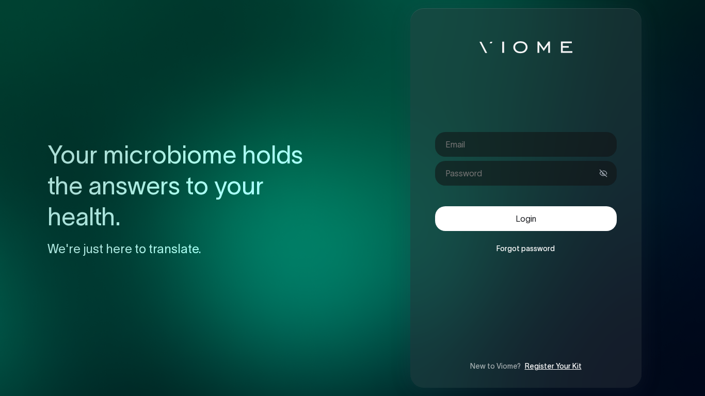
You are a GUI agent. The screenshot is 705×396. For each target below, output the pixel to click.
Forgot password (525, 248)
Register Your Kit (553, 366)
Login (526, 218)
